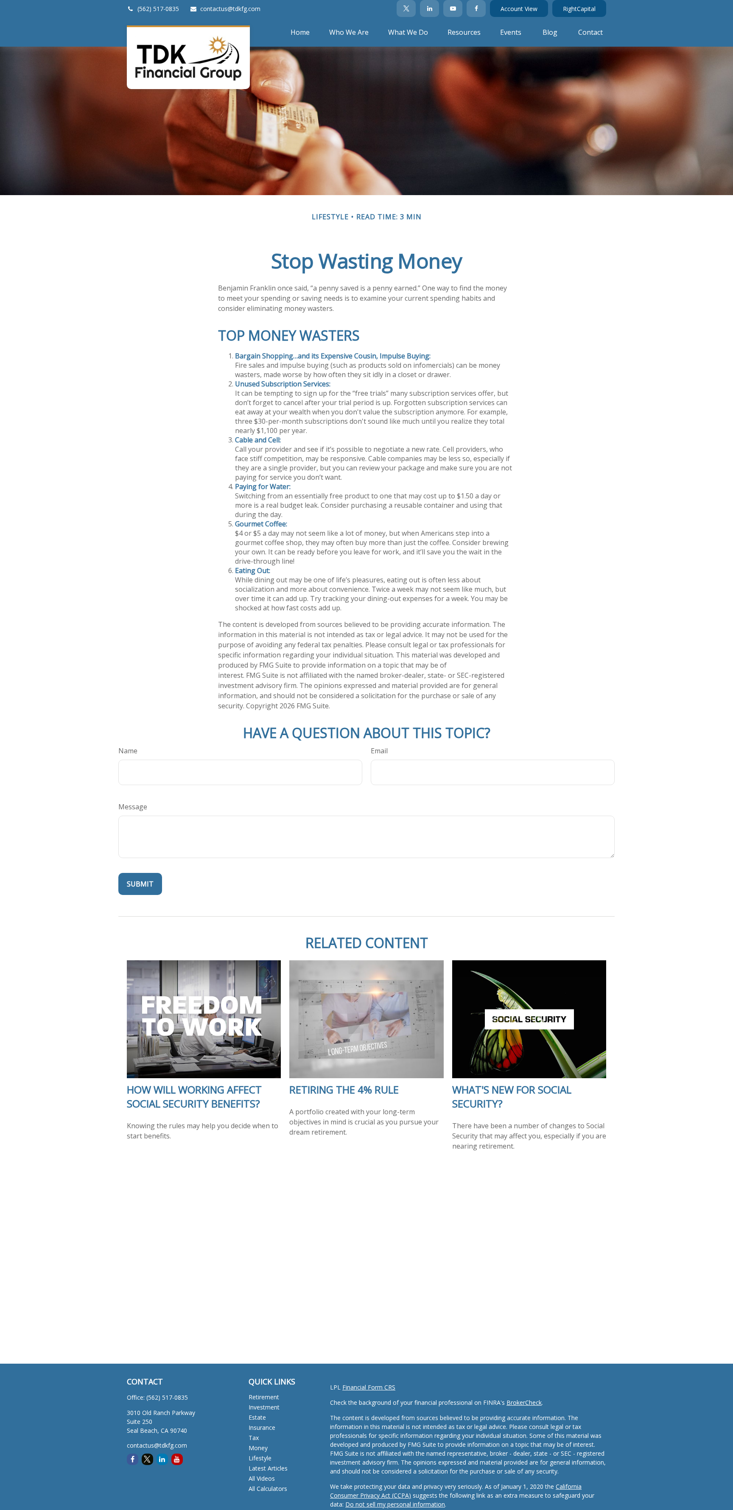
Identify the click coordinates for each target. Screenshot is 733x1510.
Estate (257, 1417)
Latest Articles (268, 1468)
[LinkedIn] (429, 8)
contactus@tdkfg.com (230, 9)
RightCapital (579, 9)
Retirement (264, 1397)
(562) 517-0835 (158, 9)
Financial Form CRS (368, 1387)
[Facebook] (476, 8)
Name (127, 750)
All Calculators (268, 1489)
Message (132, 806)
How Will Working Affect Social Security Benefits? (194, 1096)
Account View (519, 9)
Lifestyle (260, 1458)
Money (258, 1448)
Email (379, 750)
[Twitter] (406, 8)
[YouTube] (452, 8)
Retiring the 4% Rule (344, 1089)
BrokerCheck (524, 1402)
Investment (264, 1407)
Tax (254, 1438)
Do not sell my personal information (395, 1504)
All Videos (262, 1478)
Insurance (262, 1427)
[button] (300, 31)
